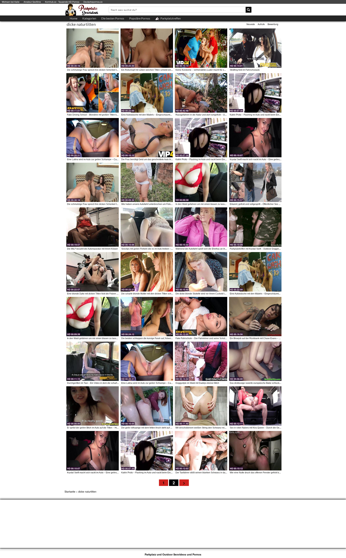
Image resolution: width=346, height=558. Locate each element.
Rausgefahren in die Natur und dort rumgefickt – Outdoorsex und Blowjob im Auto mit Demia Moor (223, 115)
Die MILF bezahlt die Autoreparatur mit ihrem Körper (92, 249)
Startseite (70, 491)
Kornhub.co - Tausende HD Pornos (62, 1)
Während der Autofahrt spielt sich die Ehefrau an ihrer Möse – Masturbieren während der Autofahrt (223, 249)
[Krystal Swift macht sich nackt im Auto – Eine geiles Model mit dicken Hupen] (255, 137)
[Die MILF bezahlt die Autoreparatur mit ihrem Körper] (92, 227)
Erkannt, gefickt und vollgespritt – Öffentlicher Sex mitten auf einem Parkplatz (267, 204)
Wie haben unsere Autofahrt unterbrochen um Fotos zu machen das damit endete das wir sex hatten (170, 204)
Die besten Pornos (112, 18)
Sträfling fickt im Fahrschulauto (245, 70)
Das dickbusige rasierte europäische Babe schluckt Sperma (259, 383)
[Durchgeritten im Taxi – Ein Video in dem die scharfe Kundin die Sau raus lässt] (92, 361)
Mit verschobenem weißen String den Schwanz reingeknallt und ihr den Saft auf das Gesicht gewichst (225, 427)
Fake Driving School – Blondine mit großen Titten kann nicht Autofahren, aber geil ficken (110, 115)
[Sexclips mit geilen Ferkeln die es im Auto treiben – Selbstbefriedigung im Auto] (147, 227)
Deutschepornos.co (93, 1)
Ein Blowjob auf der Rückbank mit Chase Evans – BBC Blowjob (261, 338)
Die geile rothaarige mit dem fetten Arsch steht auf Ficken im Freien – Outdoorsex (160, 427)
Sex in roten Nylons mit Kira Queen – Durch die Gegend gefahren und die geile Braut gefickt (275, 427)
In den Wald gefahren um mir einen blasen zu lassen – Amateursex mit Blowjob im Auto (218, 204)
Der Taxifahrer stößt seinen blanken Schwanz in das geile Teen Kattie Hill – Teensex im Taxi (220, 472)
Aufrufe (261, 24)
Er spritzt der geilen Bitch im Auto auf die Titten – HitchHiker (96, 427)
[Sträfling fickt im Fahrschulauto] (255, 48)
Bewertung (273, 24)
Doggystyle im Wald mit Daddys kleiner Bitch (197, 383)
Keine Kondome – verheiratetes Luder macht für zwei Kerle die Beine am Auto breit (216, 70)
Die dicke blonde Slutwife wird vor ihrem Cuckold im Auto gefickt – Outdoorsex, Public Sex (219, 293)
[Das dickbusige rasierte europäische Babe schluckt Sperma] (255, 361)
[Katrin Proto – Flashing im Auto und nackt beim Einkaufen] (255, 92)
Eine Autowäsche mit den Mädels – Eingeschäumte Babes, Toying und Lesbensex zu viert (165, 115)
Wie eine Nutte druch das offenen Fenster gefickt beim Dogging (261, 472)
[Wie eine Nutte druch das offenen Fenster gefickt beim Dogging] (255, 450)
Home (73, 18)
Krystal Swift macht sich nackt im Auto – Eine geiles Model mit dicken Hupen (267, 159)
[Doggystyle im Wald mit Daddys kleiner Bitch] (201, 361)
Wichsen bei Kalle (10, 1)
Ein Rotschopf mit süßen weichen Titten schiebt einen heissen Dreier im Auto (158, 70)
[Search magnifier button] (248, 10)
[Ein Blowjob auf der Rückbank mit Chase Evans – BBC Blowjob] (255, 316)
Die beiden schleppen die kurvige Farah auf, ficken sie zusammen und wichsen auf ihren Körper (168, 338)
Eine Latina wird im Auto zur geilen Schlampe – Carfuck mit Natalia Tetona (103, 159)
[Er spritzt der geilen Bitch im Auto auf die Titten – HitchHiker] (92, 406)
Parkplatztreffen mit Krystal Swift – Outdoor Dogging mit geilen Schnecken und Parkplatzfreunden (277, 249)
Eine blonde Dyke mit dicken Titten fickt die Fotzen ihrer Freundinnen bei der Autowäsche (110, 293)
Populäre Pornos (139, 18)
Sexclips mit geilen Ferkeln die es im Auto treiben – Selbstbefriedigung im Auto (159, 249)
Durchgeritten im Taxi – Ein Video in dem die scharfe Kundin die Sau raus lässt (105, 383)
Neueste (251, 24)
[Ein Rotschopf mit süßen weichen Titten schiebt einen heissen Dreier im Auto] (147, 48)
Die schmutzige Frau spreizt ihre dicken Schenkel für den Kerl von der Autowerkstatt (108, 70)
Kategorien (89, 18)
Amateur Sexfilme (32, 1)
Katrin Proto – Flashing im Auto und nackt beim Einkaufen (258, 115)
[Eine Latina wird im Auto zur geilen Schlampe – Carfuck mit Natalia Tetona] (92, 137)
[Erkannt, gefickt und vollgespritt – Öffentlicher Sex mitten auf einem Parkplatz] (255, 182)
